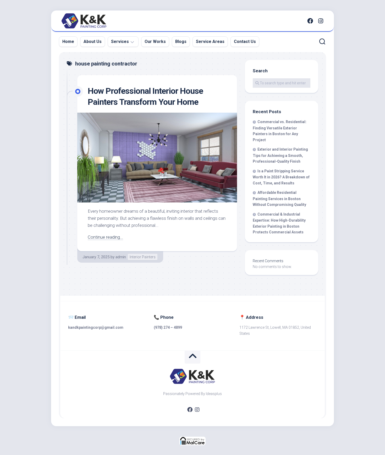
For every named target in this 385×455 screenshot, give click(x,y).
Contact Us (245, 41)
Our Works (155, 41)
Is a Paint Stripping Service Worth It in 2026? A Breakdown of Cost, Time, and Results (281, 177)
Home (68, 41)
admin (121, 257)
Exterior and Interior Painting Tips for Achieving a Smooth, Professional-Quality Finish (280, 155)
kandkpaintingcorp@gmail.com (95, 327)
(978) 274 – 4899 (168, 327)
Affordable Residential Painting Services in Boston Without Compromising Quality (279, 198)
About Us (93, 41)
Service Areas (210, 41)
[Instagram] (320, 21)
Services (120, 41)
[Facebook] (310, 21)
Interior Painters (143, 257)
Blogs (180, 41)
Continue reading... (105, 237)
